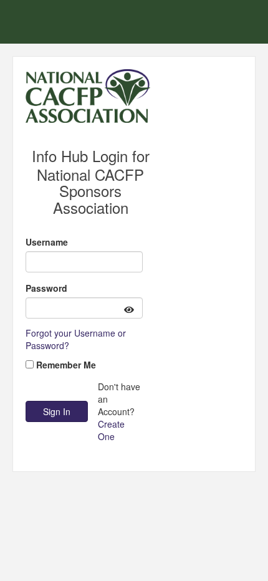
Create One (111, 430)
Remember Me (66, 364)
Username (47, 242)
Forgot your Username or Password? (76, 339)
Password (46, 288)
